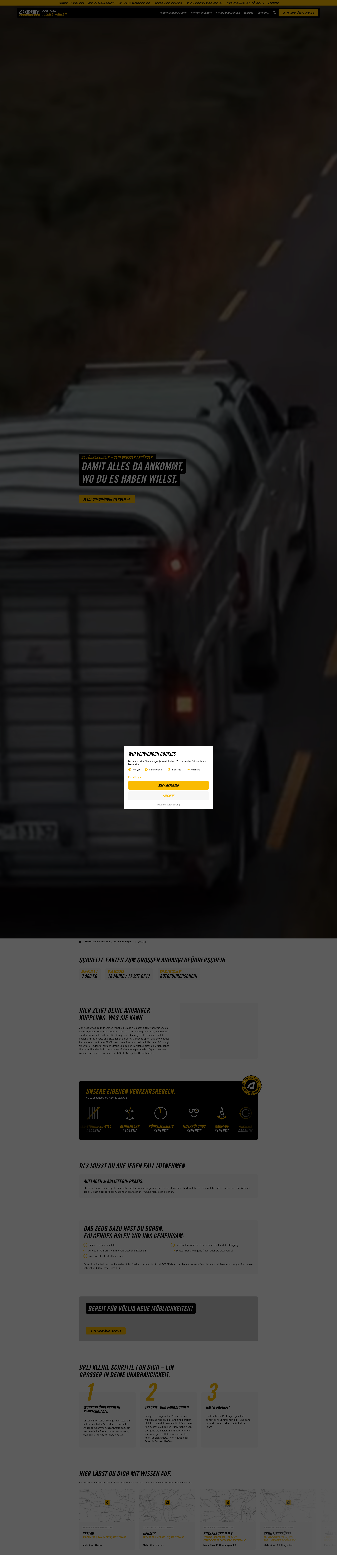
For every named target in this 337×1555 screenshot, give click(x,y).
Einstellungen (135, 777)
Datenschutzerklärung (168, 804)
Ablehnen (168, 795)
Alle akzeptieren (168, 785)
